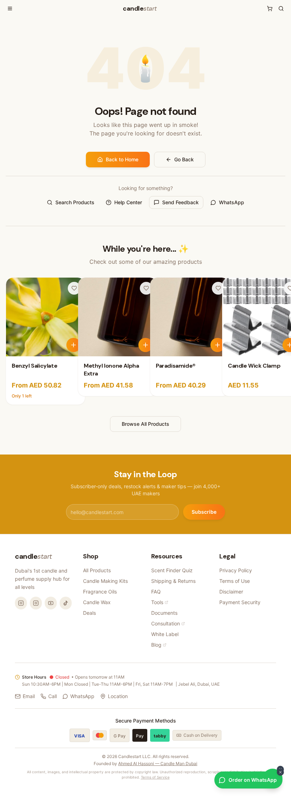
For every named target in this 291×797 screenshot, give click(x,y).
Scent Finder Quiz (172, 570)
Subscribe (204, 512)
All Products (97, 570)
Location (118, 696)
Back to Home (122, 159)
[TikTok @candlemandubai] (66, 603)
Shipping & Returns (173, 581)
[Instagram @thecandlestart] (36, 603)
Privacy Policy (235, 570)
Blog (156, 645)
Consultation (165, 623)
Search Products (74, 202)
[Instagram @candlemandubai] (21, 603)
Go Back (184, 159)
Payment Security (239, 602)
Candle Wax (97, 602)
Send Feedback (180, 202)
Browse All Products (145, 424)
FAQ (156, 592)
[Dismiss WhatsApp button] (280, 772)
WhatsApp (231, 202)
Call (52, 696)
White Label (165, 634)
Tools (157, 602)
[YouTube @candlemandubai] (51, 603)
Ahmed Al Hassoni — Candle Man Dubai (157, 763)
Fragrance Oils (100, 592)
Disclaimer (231, 592)
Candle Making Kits (105, 581)
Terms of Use (234, 581)
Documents (164, 613)
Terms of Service (155, 777)
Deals (89, 613)
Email (29, 696)
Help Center (128, 202)
